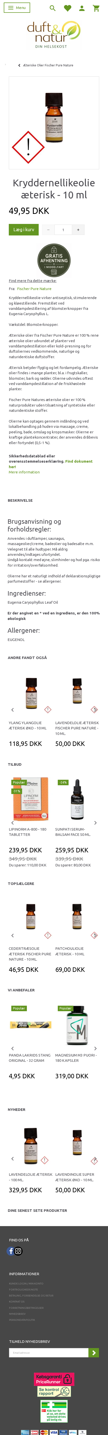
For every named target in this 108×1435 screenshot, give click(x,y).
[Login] (82, 8)
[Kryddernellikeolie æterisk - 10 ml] (54, 121)
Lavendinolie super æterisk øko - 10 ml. (74, 1177)
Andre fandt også (27, 658)
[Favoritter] (67, 8)
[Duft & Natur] (54, 34)
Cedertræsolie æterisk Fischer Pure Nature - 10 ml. (30, 953)
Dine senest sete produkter (37, 1210)
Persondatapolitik (22, 1320)
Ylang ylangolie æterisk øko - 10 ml (27, 725)
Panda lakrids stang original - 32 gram (29, 1058)
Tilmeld (93, 1352)
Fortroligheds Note (23, 1289)
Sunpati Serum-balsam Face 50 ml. (73, 832)
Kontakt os (16, 1301)
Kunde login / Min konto (26, 1283)
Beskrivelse (20, 500)
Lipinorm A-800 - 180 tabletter (27, 832)
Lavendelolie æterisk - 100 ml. (30, 1177)
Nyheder (16, 1109)
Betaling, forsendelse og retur (31, 1295)
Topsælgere (21, 883)
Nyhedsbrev (17, 1314)
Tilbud (15, 764)
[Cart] (96, 8)
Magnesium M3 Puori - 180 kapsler (76, 1058)
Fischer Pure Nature (34, 289)
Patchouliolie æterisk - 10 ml (69, 951)
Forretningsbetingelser (26, 1308)
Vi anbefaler (21, 990)
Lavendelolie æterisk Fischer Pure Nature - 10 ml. (77, 728)
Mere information (24, 472)
